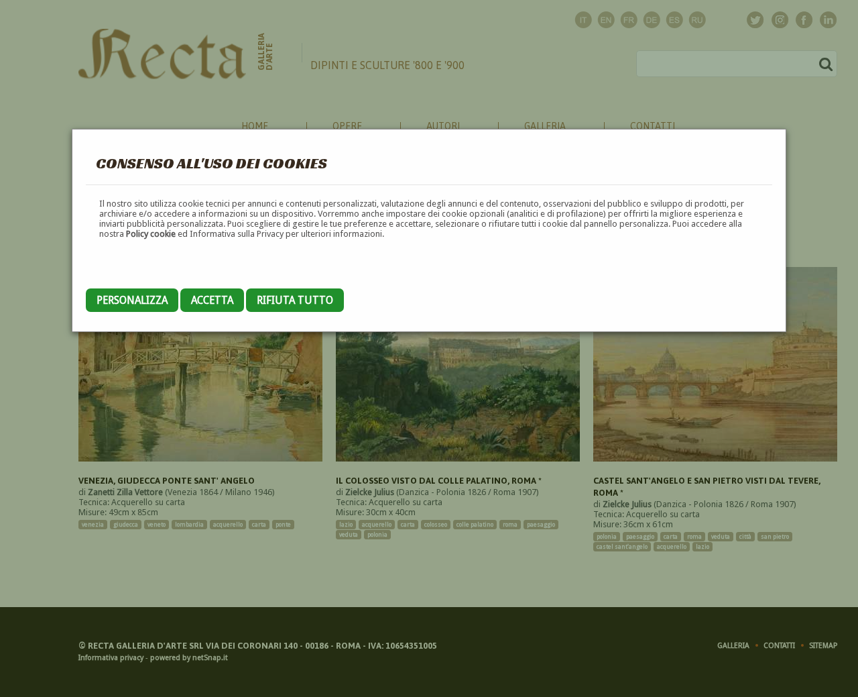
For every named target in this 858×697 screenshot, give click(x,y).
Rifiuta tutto (295, 300)
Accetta (212, 300)
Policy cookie (151, 234)
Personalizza (132, 300)
